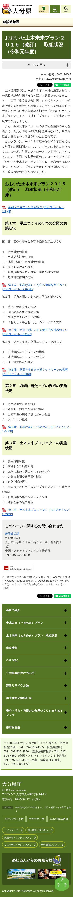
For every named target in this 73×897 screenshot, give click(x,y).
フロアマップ (36, 819)
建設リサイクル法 (17, 685)
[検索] (66, 9)
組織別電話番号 (59, 819)
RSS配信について (50, 844)
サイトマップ (11, 830)
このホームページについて (17, 844)
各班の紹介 (13, 610)
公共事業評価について (20, 673)
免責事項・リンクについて (17, 837)
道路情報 (11, 647)
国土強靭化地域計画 (19, 698)
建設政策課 (12, 533)
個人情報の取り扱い (38, 830)
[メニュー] (55, 9)
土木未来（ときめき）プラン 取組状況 (31, 635)
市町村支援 (13, 727)
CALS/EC (12, 660)
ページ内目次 (36, 65)
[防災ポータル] (44, 9)
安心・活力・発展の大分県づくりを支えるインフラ (34, 712)
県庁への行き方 (14, 819)
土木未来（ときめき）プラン (24, 622)
